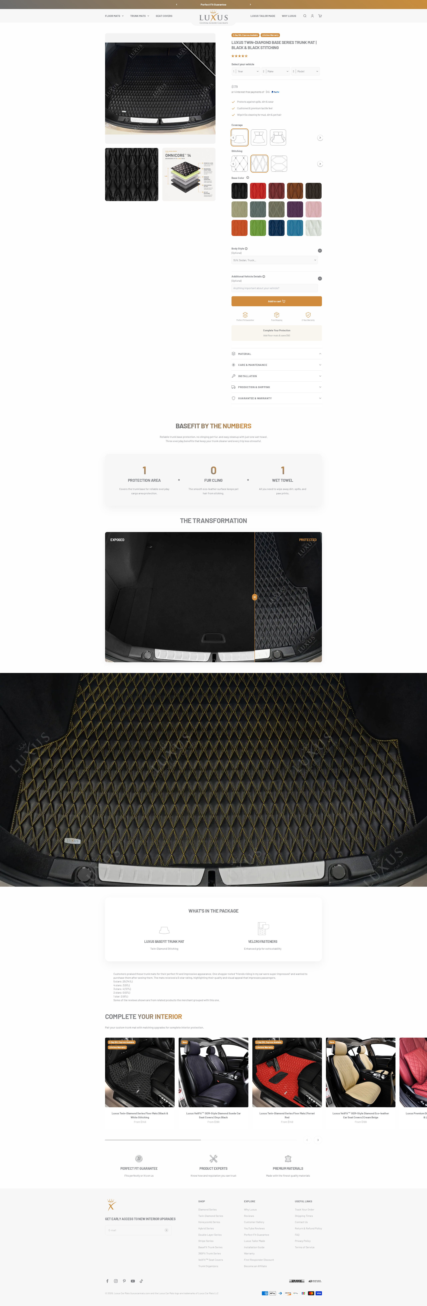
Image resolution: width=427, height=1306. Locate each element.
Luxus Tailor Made (254, 1240)
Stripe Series (206, 1240)
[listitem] (240, 137)
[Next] (250, 4)
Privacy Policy (303, 1240)
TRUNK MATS (138, 15)
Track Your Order (304, 1209)
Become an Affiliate (255, 1266)
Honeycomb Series (209, 1222)
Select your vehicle (243, 64)
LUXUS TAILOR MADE (263, 15)
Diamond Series (207, 1209)
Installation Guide (254, 1247)
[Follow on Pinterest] (124, 1281)
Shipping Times (304, 1215)
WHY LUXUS (289, 15)
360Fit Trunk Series (209, 1253)
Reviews (249, 1215)
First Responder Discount (259, 1259)
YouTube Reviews (254, 1228)
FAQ (297, 1234)
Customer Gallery (254, 1222)
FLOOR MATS (112, 15)
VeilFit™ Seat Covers (210, 1259)
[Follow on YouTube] (133, 1281)
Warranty (249, 1253)
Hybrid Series (206, 1228)
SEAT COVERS (164, 15)
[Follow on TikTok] (141, 1281)
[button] (240, 55)
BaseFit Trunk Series (210, 1247)
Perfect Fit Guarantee (213, 4)
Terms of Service (305, 1247)
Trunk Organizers (208, 1266)
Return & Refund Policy (308, 1228)
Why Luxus (250, 1209)
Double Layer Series (210, 1234)
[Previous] (176, 4)
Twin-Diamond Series (210, 1215)
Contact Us (301, 1222)
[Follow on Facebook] (107, 1281)
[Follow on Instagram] (116, 1281)
